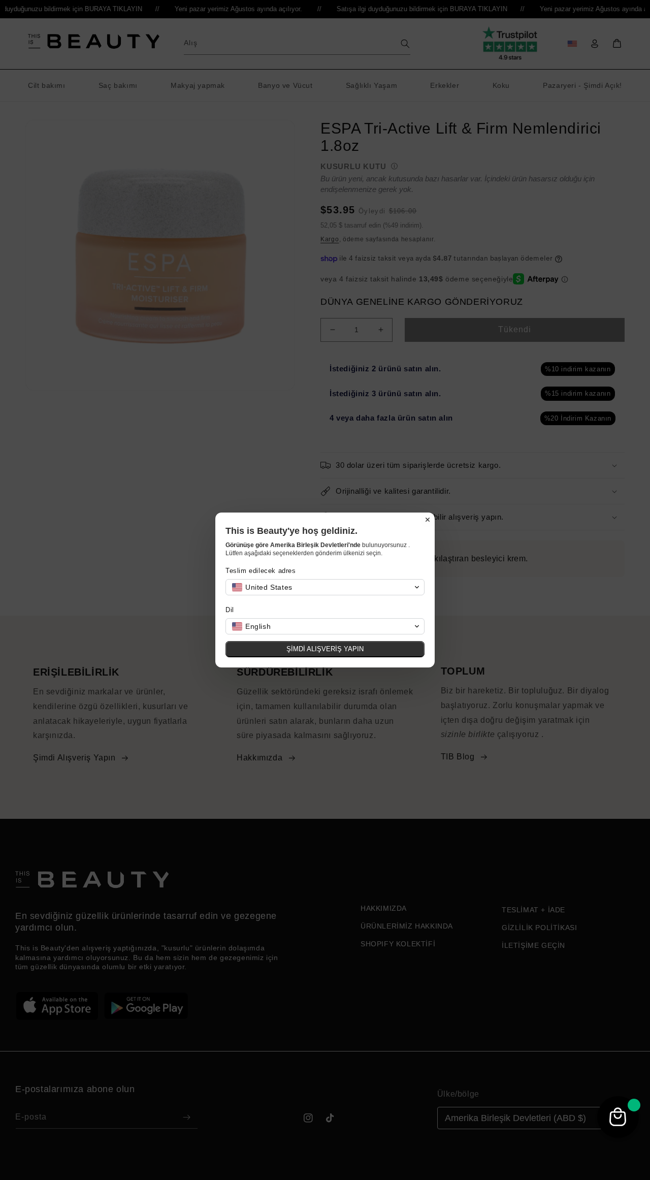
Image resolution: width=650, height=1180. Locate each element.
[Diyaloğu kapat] (427, 520)
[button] (325, 587)
